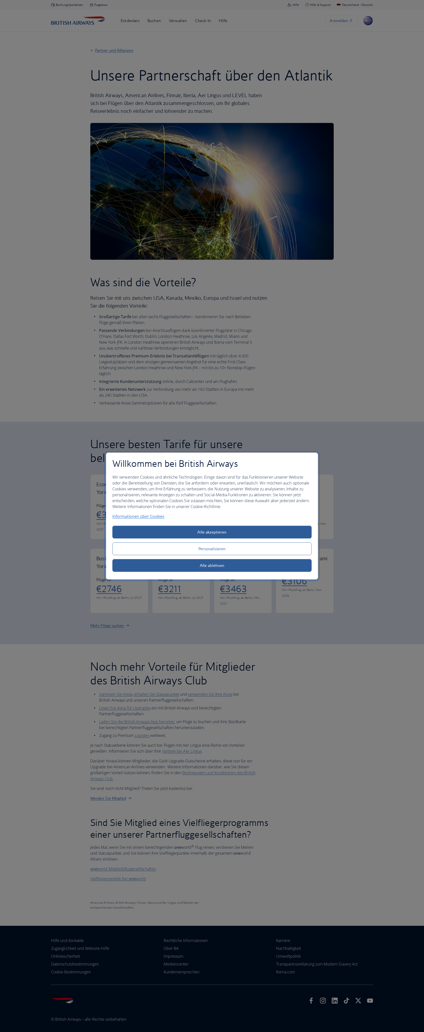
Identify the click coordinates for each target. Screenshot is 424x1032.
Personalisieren (212, 548)
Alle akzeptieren (211, 532)
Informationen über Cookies (138, 516)
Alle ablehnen (212, 565)
